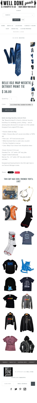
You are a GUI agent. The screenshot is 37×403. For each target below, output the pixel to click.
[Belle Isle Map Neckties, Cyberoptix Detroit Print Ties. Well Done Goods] (32, 50)
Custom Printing (25, 29)
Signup (18, 11)
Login (22, 32)
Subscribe (7, 384)
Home (3, 26)
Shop (7, 29)
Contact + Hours (30, 26)
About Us (10, 26)
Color (4, 104)
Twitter (16, 389)
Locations (18, 26)
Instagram (25, 389)
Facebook (11, 389)
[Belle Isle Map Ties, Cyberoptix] (32, 44)
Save (18, 172)
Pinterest (20, 389)
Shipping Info (22, 362)
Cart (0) (16, 20)
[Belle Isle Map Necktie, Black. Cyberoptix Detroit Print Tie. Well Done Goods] (32, 67)
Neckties (22, 38)
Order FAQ (14, 29)
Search (5, 362)
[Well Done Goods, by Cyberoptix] (18, 1)
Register (16, 32)
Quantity (5, 99)
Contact (31, 362)
